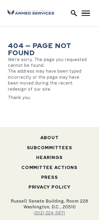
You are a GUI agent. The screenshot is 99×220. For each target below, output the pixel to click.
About (49, 138)
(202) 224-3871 (49, 213)
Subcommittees (49, 148)
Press (49, 177)
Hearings (49, 157)
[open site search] (74, 13)
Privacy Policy (50, 187)
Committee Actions (49, 167)
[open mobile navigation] (86, 13)
